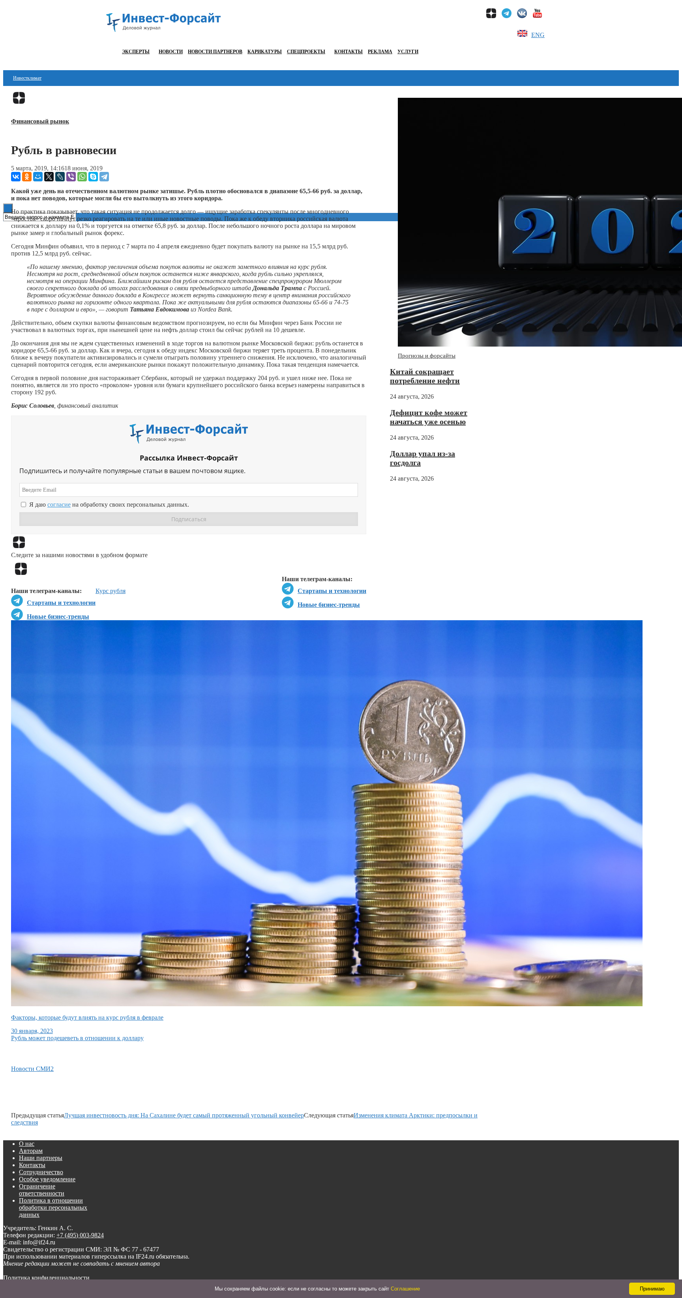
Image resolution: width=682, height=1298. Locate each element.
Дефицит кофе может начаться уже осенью (428, 417)
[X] (49, 176)
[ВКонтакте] (16, 176)
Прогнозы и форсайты (426, 355)
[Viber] (71, 176)
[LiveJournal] (60, 176)
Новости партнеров (215, 51)
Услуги (407, 51)
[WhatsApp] (82, 176)
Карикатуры (264, 51)
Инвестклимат (27, 78)
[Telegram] (104, 176)
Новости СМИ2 (32, 1068)
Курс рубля (111, 590)
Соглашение (405, 1289)
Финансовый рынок (40, 121)
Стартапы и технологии (332, 590)
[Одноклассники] (27, 176)
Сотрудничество (41, 1172)
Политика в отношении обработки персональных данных (53, 1207)
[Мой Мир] (38, 176)
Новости (171, 51)
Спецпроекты (306, 51)
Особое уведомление (47, 1179)
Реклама (380, 51)
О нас (26, 1143)
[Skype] (93, 176)
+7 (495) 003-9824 (80, 1235)
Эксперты (136, 51)
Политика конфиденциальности (46, 1277)
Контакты (348, 51)
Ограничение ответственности (41, 1190)
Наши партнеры (40, 1157)
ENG (538, 35)
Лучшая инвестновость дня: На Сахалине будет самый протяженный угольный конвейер (184, 1115)
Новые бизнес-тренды (329, 604)
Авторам (31, 1150)
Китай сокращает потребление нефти (425, 376)
